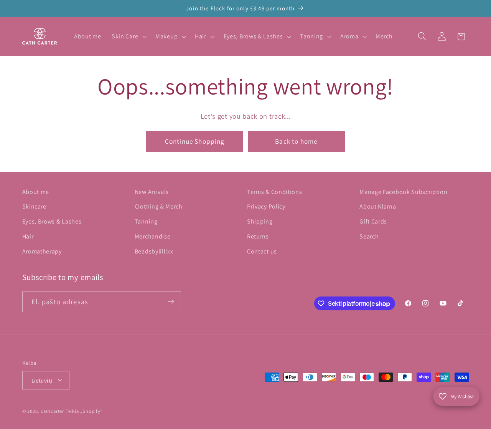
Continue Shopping (195, 141)
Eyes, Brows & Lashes (52, 222)
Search (369, 236)
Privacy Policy (266, 207)
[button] (128, 36)
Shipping (260, 222)
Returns (258, 236)
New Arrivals (152, 192)
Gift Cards (373, 222)
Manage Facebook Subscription (403, 192)
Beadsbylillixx (154, 251)
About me (35, 192)
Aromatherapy (42, 251)
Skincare (34, 207)
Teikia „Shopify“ (84, 411)
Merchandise (153, 236)
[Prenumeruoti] (171, 302)
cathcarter (52, 411)
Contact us (262, 251)
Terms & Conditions (274, 192)
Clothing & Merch (159, 207)
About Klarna (377, 207)
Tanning (146, 222)
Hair (28, 236)
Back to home (296, 141)
